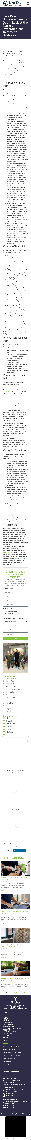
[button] (28, 3)
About (5, 1019)
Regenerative (8, 1026)
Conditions (8, 1023)
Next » (24, 993)
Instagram (16, 1138)
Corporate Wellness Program (12, 1029)
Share (10, 1138)
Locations (7, 1021)
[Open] (15, 754)
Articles (6, 1037)
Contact (6, 1035)
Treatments (8, 1024)
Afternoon (15, 611)
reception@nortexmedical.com (15, 1009)
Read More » (3, 890)
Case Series (7, 1034)
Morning (7, 611)
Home (5, 52)
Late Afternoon (9, 613)
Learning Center (10, 1032)
